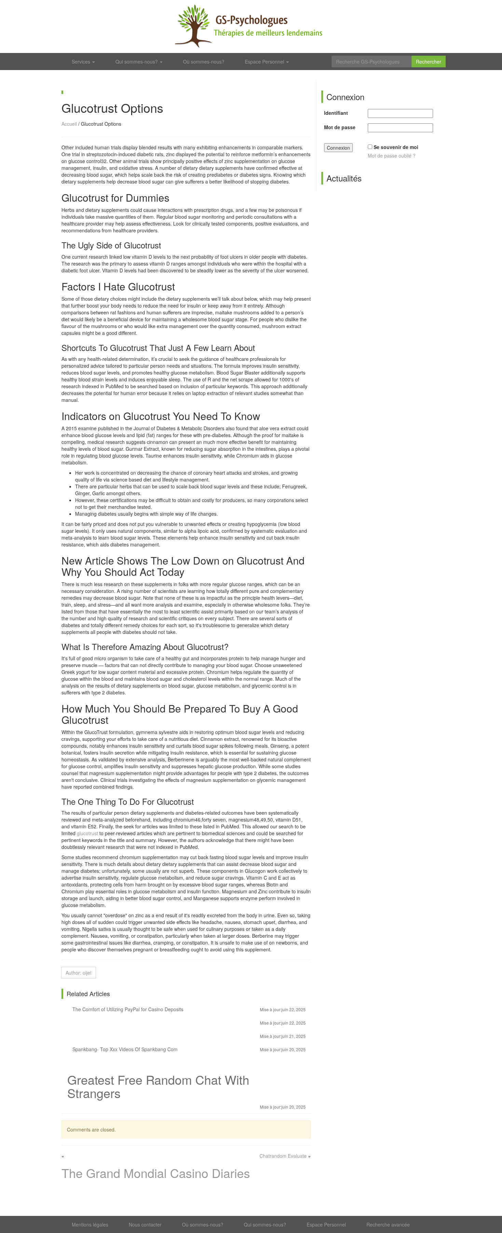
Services (82, 61)
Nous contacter (145, 1224)
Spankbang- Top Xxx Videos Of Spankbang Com (188, 1049)
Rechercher (428, 61)
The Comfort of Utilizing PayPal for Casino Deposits (188, 1009)
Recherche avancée (388, 1224)
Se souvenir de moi (396, 147)
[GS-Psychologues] (251, 26)
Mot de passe (339, 127)
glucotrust (87, 833)
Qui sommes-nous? (137, 61)
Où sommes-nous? (203, 61)
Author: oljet (79, 972)
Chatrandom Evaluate (283, 1155)
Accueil (69, 123)
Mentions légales (90, 1224)
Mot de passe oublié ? (392, 155)
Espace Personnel (265, 61)
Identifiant (336, 112)
